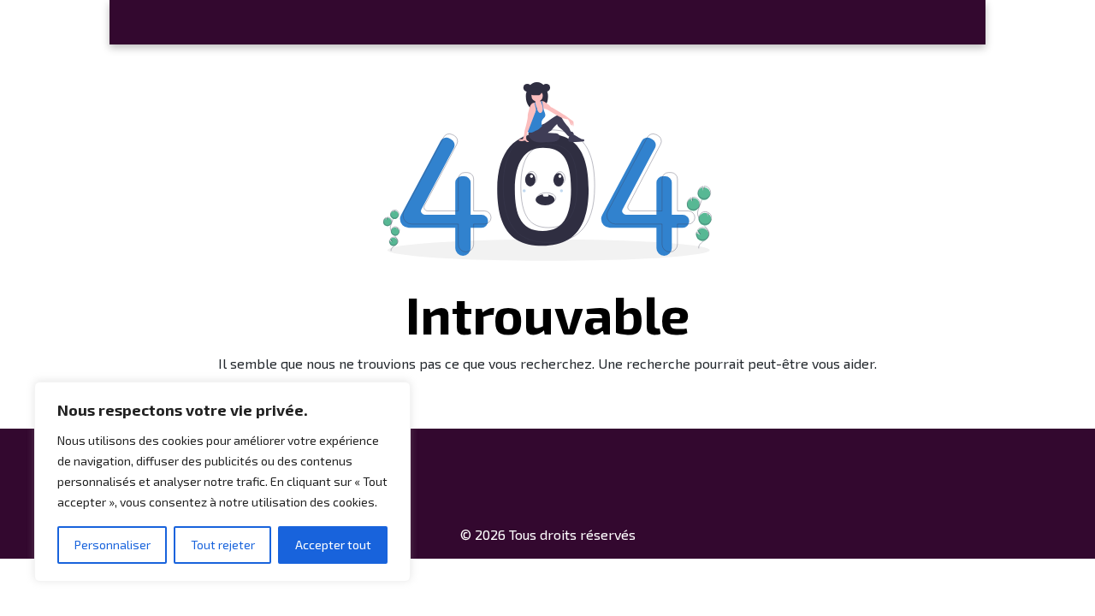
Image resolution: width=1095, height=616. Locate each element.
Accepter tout (333, 544)
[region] (222, 482)
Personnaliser (112, 544)
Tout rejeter (223, 544)
